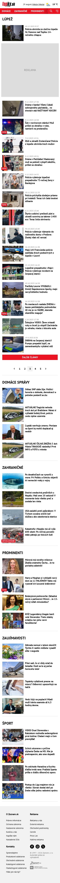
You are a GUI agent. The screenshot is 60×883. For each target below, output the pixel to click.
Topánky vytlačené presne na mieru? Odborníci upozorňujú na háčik (41, 684)
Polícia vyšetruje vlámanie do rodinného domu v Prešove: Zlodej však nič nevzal (39, 234)
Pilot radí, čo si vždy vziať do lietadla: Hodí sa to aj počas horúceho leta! (39, 666)
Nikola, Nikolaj (38, 4)
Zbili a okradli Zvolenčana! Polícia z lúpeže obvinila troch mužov (41, 142)
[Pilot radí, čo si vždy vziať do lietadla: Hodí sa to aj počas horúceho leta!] (13, 670)
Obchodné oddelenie (15, 860)
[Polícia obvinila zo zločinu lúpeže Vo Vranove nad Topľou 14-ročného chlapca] (13, 33)
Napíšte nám (11, 835)
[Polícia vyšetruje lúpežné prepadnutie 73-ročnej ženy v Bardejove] (13, 181)
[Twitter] (43, 846)
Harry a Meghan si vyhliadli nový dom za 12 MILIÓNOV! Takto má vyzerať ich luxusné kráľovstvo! (41, 580)
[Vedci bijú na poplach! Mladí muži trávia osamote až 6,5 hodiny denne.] (13, 706)
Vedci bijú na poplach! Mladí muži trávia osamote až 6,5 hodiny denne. (39, 702)
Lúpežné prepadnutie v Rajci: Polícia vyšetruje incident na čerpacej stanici (39, 270)
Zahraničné (20, 11)
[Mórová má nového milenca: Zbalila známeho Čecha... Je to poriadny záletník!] (13, 566)
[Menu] (57, 11)
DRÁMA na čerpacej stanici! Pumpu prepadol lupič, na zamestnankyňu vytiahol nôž (39, 343)
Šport (7, 723)
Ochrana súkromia (13, 824)
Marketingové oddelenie (16, 868)
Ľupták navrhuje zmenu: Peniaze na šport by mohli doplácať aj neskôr (41, 428)
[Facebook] (32, 846)
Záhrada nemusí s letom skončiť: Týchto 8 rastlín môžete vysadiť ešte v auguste (40, 648)
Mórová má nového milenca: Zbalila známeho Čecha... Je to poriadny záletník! (39, 562)
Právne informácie (13, 820)
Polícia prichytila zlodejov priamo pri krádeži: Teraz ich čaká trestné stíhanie (41, 198)
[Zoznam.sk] (35, 863)
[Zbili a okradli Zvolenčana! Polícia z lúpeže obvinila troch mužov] (13, 145)
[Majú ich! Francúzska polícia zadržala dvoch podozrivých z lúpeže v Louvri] (13, 254)
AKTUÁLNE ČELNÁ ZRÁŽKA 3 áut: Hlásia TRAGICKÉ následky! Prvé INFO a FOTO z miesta (41, 446)
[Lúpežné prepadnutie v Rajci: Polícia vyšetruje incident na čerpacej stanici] (13, 272)
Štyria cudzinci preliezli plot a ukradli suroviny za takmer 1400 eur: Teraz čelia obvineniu (41, 216)
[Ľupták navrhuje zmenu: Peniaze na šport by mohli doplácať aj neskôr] (13, 432)
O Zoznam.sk (12, 814)
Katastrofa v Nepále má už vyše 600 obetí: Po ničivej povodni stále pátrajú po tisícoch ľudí (40, 531)
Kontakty (10, 846)
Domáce (6, 11)
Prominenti (37, 11)
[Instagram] (38, 846)
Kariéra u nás (11, 832)
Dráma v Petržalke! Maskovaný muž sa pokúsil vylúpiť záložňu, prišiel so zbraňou (40, 162)
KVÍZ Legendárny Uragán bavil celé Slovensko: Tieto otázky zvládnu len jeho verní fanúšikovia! (39, 618)
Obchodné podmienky (39, 828)
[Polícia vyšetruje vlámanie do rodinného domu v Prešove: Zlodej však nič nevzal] (13, 236)
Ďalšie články (30, 357)
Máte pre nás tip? (13, 872)
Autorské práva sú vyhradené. (37, 856)
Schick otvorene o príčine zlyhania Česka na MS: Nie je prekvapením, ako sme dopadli (40, 751)
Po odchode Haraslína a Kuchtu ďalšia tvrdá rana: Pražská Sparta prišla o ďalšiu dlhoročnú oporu (41, 769)
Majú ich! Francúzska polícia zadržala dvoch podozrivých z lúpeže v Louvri (39, 252)
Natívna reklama (37, 839)
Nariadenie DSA (12, 839)
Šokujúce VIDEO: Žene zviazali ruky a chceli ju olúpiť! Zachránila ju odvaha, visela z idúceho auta (41, 325)
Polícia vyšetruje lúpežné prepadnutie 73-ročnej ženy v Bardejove (39, 180)
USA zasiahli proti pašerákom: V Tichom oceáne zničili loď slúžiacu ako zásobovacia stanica (41, 513)
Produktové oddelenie (15, 856)
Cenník (33, 832)
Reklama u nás (36, 820)
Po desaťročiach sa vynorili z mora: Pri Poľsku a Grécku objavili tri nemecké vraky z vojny (41, 477)
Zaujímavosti (14, 638)
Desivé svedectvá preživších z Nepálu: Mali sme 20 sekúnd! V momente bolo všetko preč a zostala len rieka (40, 497)
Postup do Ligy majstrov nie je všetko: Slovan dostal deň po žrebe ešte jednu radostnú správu (41, 787)
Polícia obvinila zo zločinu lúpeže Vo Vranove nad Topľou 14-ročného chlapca (41, 32)
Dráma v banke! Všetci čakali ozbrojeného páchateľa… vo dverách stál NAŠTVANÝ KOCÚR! (40, 107)
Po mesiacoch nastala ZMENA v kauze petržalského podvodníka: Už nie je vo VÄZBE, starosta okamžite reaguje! (40, 308)
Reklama (34, 814)
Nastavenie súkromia (14, 828)
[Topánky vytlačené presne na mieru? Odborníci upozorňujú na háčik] (13, 688)
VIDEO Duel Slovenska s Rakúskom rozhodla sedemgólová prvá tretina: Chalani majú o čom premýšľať (41, 735)
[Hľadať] (51, 11)
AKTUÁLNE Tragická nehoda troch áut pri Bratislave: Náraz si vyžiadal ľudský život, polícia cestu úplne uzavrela (40, 412)
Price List (34, 835)
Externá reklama (37, 824)
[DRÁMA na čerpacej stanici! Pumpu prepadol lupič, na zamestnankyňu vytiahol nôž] (13, 344)
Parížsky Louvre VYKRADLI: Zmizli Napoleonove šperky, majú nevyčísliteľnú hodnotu (41, 289)
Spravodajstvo (12, 852)
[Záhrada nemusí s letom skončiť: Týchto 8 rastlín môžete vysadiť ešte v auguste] (13, 652)
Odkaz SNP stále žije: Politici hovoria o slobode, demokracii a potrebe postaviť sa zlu (40, 392)
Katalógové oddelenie (15, 864)
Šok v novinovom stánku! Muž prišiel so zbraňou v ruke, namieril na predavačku (39, 125)
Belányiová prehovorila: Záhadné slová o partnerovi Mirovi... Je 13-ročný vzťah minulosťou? (41, 599)
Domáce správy (16, 382)
